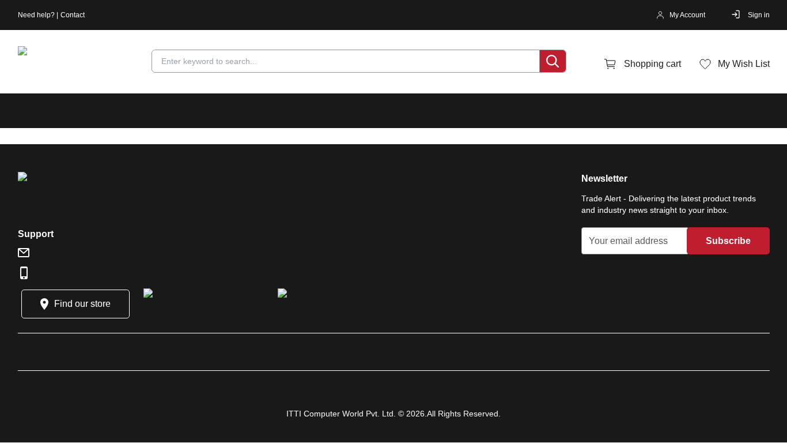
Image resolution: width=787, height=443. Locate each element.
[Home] (87, 64)
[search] (552, 61)
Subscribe (728, 241)
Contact (72, 15)
